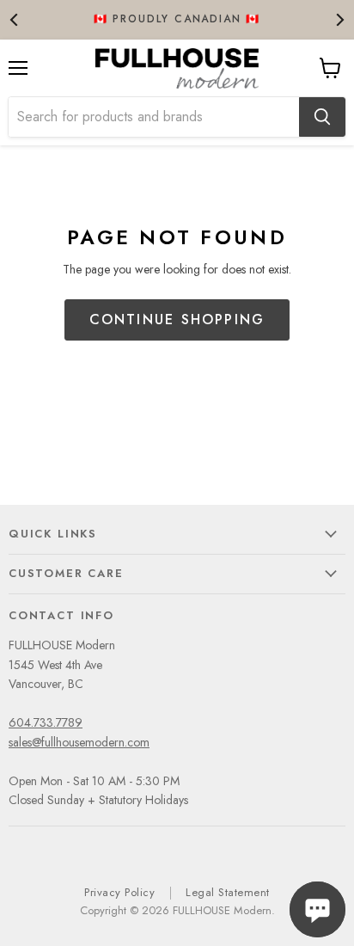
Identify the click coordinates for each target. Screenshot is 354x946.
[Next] (339, 19)
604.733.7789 (45, 722)
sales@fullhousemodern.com (79, 742)
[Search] (322, 117)
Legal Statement (228, 892)
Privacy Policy (119, 892)
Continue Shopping (177, 319)
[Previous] (15, 19)
